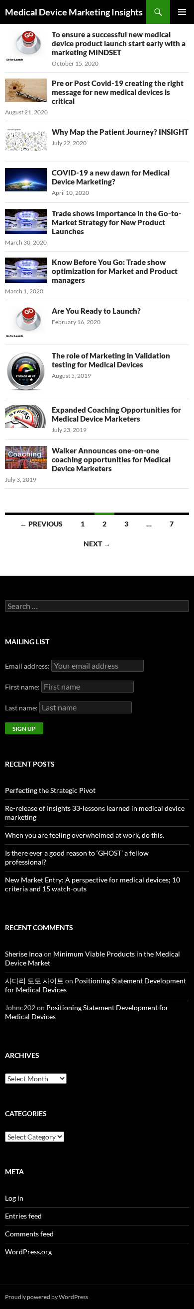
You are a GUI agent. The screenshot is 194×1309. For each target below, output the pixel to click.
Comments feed (29, 1233)
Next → (97, 543)
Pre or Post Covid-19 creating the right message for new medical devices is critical (118, 92)
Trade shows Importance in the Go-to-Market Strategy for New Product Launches (117, 222)
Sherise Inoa (23, 954)
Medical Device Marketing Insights (74, 11)
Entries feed (23, 1216)
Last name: (22, 707)
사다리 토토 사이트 (34, 980)
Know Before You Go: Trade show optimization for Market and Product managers (115, 271)
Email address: (28, 666)
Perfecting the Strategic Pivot (50, 790)
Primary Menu (182, 12)
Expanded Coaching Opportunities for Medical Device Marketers (116, 414)
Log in (14, 1198)
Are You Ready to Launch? (96, 310)
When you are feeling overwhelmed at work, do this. (84, 835)
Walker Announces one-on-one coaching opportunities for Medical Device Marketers (111, 459)
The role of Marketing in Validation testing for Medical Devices (111, 360)
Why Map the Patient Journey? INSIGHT (120, 131)
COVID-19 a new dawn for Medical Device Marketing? (111, 177)
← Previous (41, 524)
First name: (23, 687)
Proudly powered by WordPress (46, 1297)
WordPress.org (28, 1251)
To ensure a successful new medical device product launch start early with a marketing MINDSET (119, 43)
